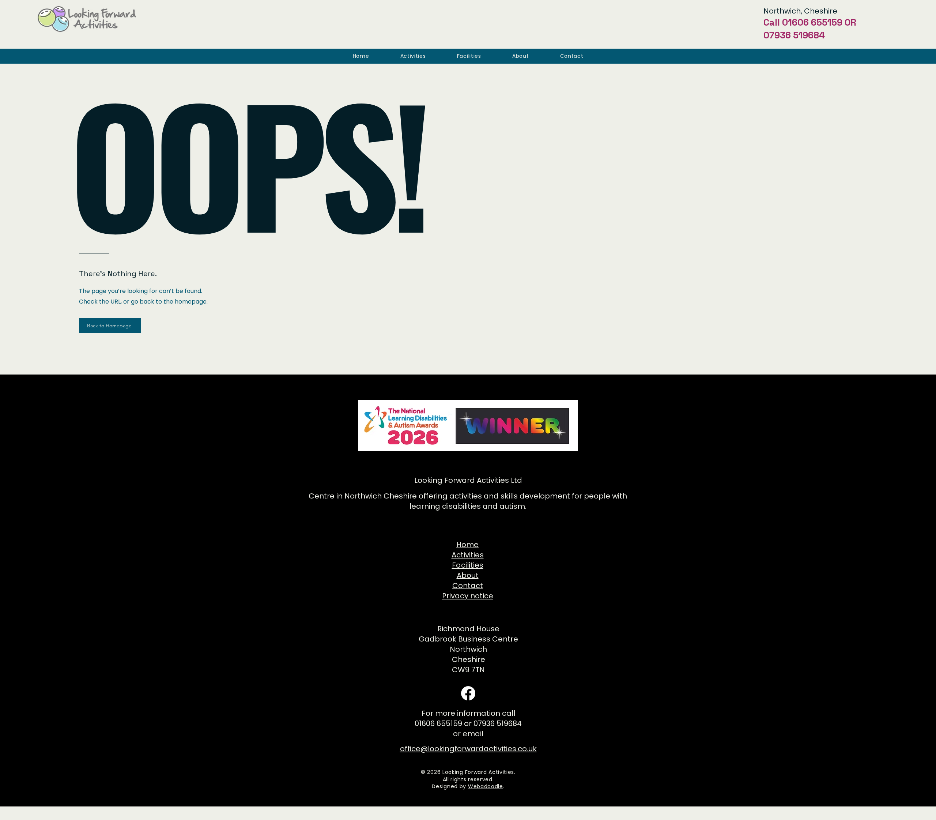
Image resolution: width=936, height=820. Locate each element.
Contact (467, 585)
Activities (468, 555)
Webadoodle (485, 786)
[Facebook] (468, 693)
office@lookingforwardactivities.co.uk (468, 749)
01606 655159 (812, 22)
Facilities (467, 565)
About (468, 575)
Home (467, 544)
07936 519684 (794, 35)
